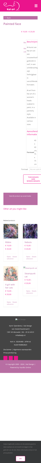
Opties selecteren (9, 258)
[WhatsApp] (22, 201)
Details (14, 257)
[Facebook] (7, 201)
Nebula (28, 242)
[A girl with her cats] (11, 273)
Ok (20, 459)
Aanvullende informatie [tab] (25, 50)
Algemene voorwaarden (22, 349)
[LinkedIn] (18, 201)
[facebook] (5, 358)
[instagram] (16, 358)
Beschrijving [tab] (25, 42)
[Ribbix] (11, 231)
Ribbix (8, 242)
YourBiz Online (25, 367)
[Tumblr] (26, 201)
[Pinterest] (30, 201)
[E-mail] (33, 201)
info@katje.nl (20, 335)
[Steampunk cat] (30, 268)
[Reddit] (15, 201)
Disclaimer (7, 349)
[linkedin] (11, 358)
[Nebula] (30, 231)
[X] (11, 201)
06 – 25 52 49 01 (28, 332)
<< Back (7, 18)
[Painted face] (11, 38)
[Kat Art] (11, 2)
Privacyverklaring (9, 353)
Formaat (24, 169)
